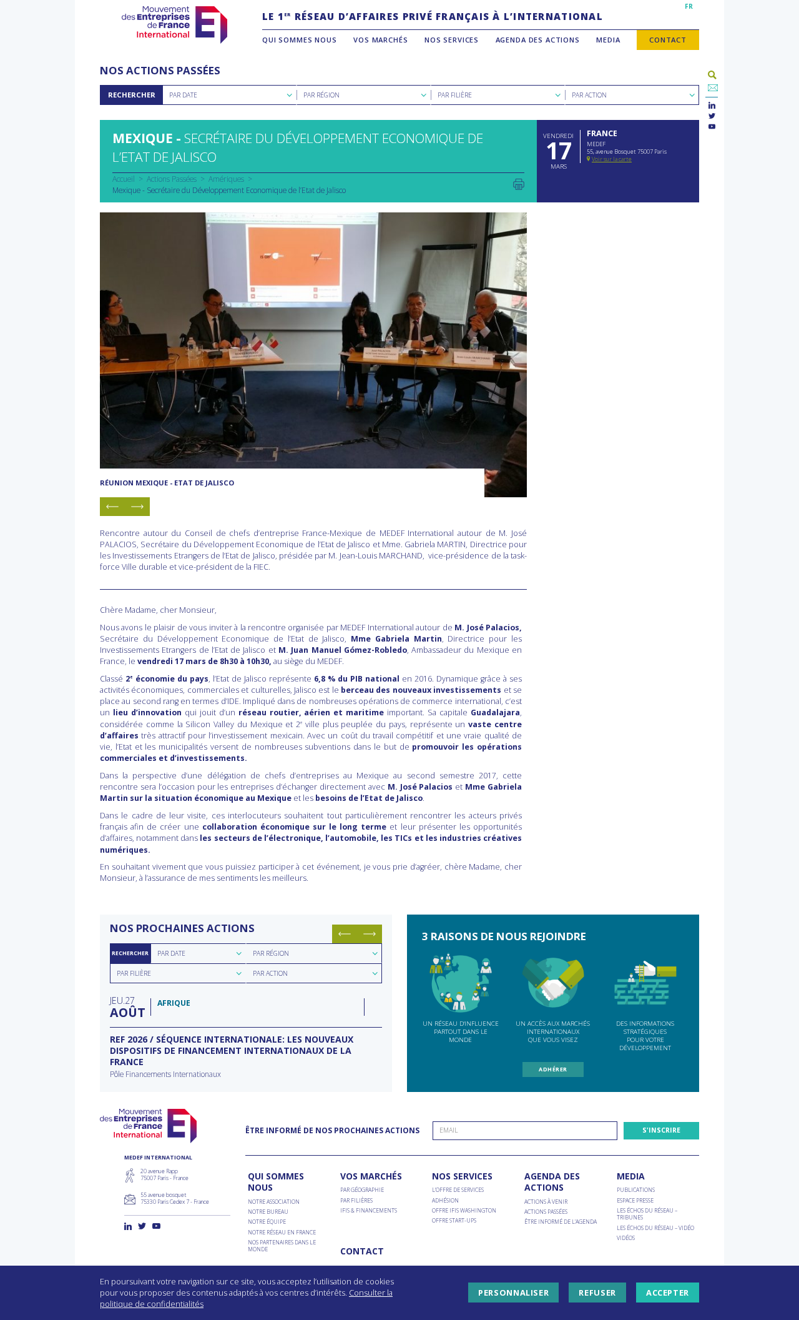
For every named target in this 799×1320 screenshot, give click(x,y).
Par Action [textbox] (589, 95)
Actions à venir (545, 1202)
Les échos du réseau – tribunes (647, 1214)
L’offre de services (458, 1190)
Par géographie (362, 1190)
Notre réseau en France (282, 1232)
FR (689, 6)
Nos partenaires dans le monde (282, 1246)
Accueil (123, 179)
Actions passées (545, 1212)
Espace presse (635, 1201)
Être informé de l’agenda (560, 1222)
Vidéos (626, 1238)
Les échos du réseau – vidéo (655, 1228)
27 (127, 1007)
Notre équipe (267, 1222)
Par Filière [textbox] (455, 95)
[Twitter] (711, 116)
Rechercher (131, 94)
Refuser (597, 1292)
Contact (668, 39)
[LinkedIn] (711, 106)
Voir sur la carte (612, 159)
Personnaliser (513, 1292)
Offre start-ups (454, 1221)
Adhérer (553, 1069)
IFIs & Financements (368, 1211)
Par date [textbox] (171, 953)
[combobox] (229, 95)
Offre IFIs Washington (464, 1211)
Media (608, 39)
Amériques (226, 179)
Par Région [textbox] (321, 95)
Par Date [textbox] (183, 95)
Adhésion (445, 1201)
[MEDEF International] (175, 25)
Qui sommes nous (299, 39)
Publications (636, 1190)
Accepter (667, 1292)
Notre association (274, 1202)
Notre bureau (268, 1212)
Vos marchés (380, 39)
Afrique (173, 1003)
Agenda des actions (538, 39)
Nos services (451, 39)
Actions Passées (172, 179)
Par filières (356, 1201)
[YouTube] (711, 127)
